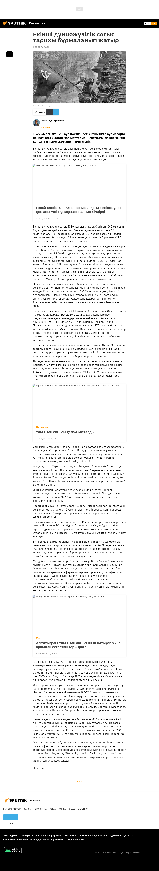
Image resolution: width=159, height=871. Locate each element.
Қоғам (53, 809)
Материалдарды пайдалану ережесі (41, 835)
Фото (39, 638)
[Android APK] (12, 850)
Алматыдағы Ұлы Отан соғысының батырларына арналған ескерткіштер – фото (78, 645)
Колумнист (39, 768)
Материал (45, 127)
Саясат (28, 809)
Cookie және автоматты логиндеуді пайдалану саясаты (33, 839)
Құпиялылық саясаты (122, 835)
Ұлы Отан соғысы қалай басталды (65, 432)
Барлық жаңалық (12, 809)
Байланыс (70, 835)
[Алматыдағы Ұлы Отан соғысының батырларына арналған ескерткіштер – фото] (79, 615)
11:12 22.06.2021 (41, 47)
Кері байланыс (76, 839)
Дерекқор (42, 427)
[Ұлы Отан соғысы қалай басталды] (79, 404)
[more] (121, 218)
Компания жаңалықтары (93, 835)
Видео (72, 809)
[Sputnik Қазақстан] (15, 25)
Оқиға (62, 809)
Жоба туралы (10, 835)
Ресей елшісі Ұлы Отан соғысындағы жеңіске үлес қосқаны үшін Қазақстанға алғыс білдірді (78, 210)
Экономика (41, 809)
